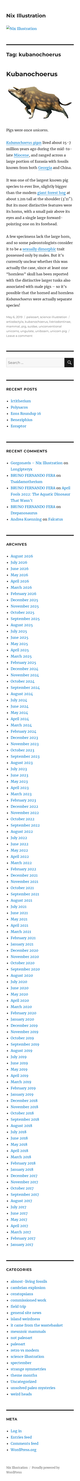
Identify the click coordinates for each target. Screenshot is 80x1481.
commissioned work (28, 1300)
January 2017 (22, 1244)
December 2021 (24, 875)
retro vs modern (25, 1350)
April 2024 (20, 719)
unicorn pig (58, 331)
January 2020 (22, 1019)
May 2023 (19, 781)
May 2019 (19, 1069)
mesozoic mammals (28, 1331)
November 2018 (24, 1107)
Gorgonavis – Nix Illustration (37, 463)
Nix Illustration (26, 16)
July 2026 (19, 562)
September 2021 (25, 894)
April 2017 (19, 1226)
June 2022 (19, 844)
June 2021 (19, 913)
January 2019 (22, 1094)
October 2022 (22, 819)
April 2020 (20, 1000)
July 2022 (19, 837)
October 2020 (22, 963)
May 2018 (19, 1144)
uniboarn (42, 331)
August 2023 (22, 762)
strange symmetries (28, 1369)
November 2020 (25, 956)
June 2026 (20, 568)
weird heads (21, 1394)
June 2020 (19, 988)
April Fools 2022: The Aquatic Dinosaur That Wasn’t (40, 494)
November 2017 (24, 1182)
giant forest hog (51, 192)
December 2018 (24, 1100)
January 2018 (22, 1169)
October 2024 (22, 681)
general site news (26, 1312)
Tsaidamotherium (26, 481)
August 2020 (22, 975)
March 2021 (21, 931)
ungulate (27, 331)
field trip (18, 1306)
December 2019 (24, 1025)
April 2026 (20, 581)
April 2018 (19, 1150)
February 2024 (23, 731)
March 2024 (21, 725)
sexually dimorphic (39, 249)
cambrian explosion (28, 1287)
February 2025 (23, 662)
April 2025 (20, 650)
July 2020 (19, 981)
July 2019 (19, 1057)
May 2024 (19, 712)
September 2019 (25, 1044)
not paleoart (21, 1337)
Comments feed (24, 1443)
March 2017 (21, 1232)
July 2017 (18, 1207)
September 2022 (25, 825)
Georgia (45, 167)
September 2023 (25, 756)
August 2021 (21, 900)
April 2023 (20, 787)
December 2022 (24, 806)
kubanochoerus (36, 321)
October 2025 (22, 612)
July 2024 (19, 700)
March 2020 (21, 1006)
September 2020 (25, 969)
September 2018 (25, 1119)
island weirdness (25, 1319)
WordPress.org (23, 1449)
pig (23, 326)
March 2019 (21, 1082)
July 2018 (18, 1132)
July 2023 (19, 769)
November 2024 (25, 675)
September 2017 (25, 1194)
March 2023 (21, 794)
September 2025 (25, 618)
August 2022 (22, 831)
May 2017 (19, 1219)
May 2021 (19, 919)
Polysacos (19, 407)
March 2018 (21, 1157)
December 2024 (24, 669)
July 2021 (18, 906)
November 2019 (24, 1032)
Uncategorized (23, 1381)
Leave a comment (19, 336)
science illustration (53, 317)
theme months (24, 1375)
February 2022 (23, 869)
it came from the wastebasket (37, 1325)
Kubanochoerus (32, 74)
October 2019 (22, 1038)
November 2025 (25, 606)
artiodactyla (15, 321)
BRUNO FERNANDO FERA (33, 475)
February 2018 (23, 1163)
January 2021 (22, 944)
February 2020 (23, 1013)
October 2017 (22, 1188)
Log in (16, 1431)
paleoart (32, 317)
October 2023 (22, 750)
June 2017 (19, 1213)
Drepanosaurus (24, 513)
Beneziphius (21, 420)
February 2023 (23, 800)
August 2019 (21, 1050)
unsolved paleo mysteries (33, 1388)
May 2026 (19, 575)
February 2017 (23, 1238)
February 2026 (23, 593)
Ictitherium (21, 401)
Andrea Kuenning (26, 519)
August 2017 (21, 1200)
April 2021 (19, 925)
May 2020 (19, 994)
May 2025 (19, 643)
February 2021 (23, 938)
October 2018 (22, 1113)
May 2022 (19, 850)
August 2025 (22, 625)
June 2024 (19, 706)
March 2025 (21, 656)
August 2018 (21, 1125)
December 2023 (24, 737)
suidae (32, 326)
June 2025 (19, 637)
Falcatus (55, 519)
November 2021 (24, 881)
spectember (21, 1363)
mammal (13, 326)
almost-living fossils (29, 1281)
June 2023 (19, 775)
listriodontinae (59, 321)
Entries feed (21, 1437)
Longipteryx (21, 469)
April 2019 (19, 1075)
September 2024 (25, 687)
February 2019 (23, 1088)
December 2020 (24, 950)
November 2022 (25, 812)
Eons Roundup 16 (26, 413)
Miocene (21, 155)
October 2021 (22, 888)
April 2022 (20, 856)
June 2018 (19, 1138)
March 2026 (21, 587)
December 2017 (24, 1175)
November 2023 (25, 744)
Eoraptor (18, 426)
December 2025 (24, 600)
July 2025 (19, 631)
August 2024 (22, 694)
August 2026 (22, 556)
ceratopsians (22, 1294)
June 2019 (19, 1063)
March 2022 (21, 863)
